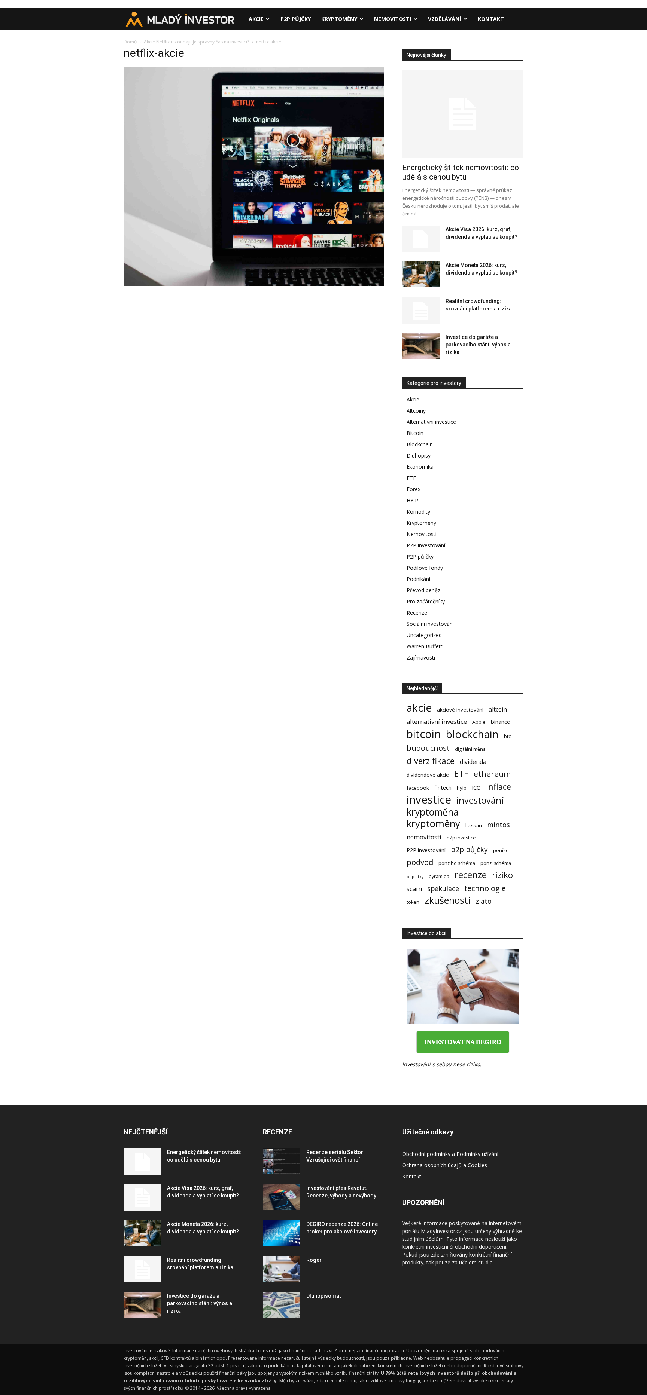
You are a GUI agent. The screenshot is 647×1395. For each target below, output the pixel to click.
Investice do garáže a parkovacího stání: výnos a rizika (478, 344)
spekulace (443, 889)
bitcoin (424, 734)
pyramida (439, 876)
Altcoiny (416, 410)
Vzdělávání (444, 18)
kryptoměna (433, 812)
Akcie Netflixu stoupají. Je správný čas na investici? (196, 42)
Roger (314, 1260)
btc (507, 736)
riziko (502, 875)
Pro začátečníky (426, 601)
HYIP (412, 500)
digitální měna (470, 749)
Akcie (256, 18)
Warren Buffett (425, 646)
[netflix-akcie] (254, 284)
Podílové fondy (425, 567)
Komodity (418, 511)
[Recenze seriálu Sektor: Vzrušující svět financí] (281, 1161)
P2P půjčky (295, 18)
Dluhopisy (419, 455)
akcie (419, 708)
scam (414, 889)
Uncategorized (424, 635)
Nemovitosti (392, 18)
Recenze (417, 612)
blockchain (472, 734)
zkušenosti (447, 900)
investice (429, 800)
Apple (479, 722)
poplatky (415, 876)
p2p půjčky (469, 849)
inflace (498, 786)
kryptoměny (433, 823)
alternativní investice (437, 721)
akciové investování (460, 709)
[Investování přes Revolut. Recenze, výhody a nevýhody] (281, 1197)
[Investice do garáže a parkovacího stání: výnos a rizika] (421, 346)
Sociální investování (430, 623)
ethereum (492, 774)
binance (500, 721)
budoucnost (428, 748)
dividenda (473, 762)
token (413, 902)
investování (480, 800)
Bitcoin (415, 433)
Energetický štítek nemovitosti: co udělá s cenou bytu (460, 172)
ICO (476, 787)
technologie (485, 888)
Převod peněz (423, 590)
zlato (484, 901)
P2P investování (426, 545)
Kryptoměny (339, 18)
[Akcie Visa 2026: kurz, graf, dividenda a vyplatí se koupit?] (421, 239)
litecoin (473, 825)
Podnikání (418, 578)
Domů (130, 42)
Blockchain (420, 444)
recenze (471, 875)
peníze (501, 850)
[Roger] (281, 1269)
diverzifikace (431, 761)
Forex (413, 489)
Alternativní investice (431, 421)
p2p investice (461, 838)
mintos (498, 825)
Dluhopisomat (323, 1296)
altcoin (498, 709)
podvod (420, 862)
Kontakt (491, 18)
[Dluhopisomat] (281, 1305)
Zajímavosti (421, 657)
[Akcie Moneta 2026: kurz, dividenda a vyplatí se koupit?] (421, 274)
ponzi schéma (495, 863)
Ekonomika (420, 466)
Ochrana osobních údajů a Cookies (444, 1165)
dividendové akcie (428, 774)
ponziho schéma (456, 863)
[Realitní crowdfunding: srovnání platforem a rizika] (421, 310)
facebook (418, 787)
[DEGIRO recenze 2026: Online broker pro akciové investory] (281, 1233)
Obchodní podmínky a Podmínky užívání (450, 1153)
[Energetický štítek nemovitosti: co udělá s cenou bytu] (462, 114)
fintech (443, 787)
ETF (411, 477)
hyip (462, 787)
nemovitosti (424, 837)
